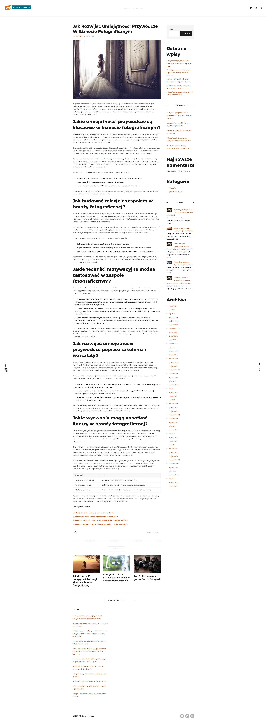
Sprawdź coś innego (175, 192)
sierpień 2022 (173, 377)
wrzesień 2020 (173, 464)
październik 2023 (174, 329)
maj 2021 (172, 434)
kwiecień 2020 (173, 482)
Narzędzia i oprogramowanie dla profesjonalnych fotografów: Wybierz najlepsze (179, 115)
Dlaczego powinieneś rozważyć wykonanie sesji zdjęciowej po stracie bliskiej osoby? (179, 280)
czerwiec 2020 (173, 475)
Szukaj (171, 29)
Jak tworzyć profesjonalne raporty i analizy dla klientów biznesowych (180, 212)
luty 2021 (172, 445)
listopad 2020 (173, 456)
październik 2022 (174, 370)
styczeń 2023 (173, 359)
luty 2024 (172, 314)
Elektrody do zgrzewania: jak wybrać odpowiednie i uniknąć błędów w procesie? (179, 72)
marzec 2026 (173, 306)
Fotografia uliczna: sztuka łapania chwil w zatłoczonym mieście (116, 577)
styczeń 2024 (173, 317)
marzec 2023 (173, 355)
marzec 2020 (173, 486)
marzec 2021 (173, 441)
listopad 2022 (173, 366)
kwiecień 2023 (173, 351)
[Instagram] (261, 8)
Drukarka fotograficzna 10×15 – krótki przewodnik (89, 681)
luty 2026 (172, 310)
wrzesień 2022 (173, 374)
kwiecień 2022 (173, 392)
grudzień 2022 (173, 362)
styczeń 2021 (173, 449)
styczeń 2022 (173, 404)
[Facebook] (251, 8)
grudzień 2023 (173, 321)
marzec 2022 (173, 396)
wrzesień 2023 (173, 332)
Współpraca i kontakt (133, 8)
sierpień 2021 (173, 422)
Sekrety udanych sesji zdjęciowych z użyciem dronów (94, 513)
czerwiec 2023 (173, 344)
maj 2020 (172, 479)
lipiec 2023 (172, 340)
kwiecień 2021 (173, 437)
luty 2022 (172, 400)
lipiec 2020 (172, 471)
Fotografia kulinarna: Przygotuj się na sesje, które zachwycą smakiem (100, 520)
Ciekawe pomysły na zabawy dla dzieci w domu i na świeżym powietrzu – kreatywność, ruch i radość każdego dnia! (89, 633)
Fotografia (78, 36)
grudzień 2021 (173, 407)
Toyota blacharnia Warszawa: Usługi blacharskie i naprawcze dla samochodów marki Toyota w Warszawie (89, 651)
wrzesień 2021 (173, 419)
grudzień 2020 (173, 452)
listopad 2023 (173, 325)
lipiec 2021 (172, 426)
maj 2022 (172, 389)
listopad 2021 (173, 411)
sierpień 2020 (173, 467)
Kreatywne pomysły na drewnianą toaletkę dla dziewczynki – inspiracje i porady (179, 63)
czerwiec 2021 (173, 430)
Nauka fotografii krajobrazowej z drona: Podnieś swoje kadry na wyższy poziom (180, 246)
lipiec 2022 (172, 381)
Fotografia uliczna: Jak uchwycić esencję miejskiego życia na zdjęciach (100, 524)
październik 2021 (174, 415)
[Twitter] (256, 8)
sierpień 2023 (173, 336)
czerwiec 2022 (173, 385)
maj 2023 (172, 347)
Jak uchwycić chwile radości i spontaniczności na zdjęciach (96, 517)
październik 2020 (174, 460)
